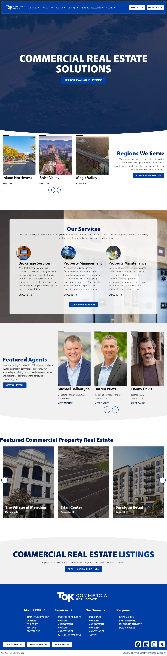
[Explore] (19, 155)
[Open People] (64, 8)
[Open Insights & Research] (102, 8)
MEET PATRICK (102, 403)
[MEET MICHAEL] (147, 359)
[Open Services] (38, 8)
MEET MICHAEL (139, 403)
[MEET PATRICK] (110, 359)
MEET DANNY (65, 403)
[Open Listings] (77, 8)
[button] (4, 480)
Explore (7, 183)
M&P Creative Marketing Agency (150, 652)
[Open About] (114, 8)
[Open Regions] (52, 8)
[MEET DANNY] (74, 359)
